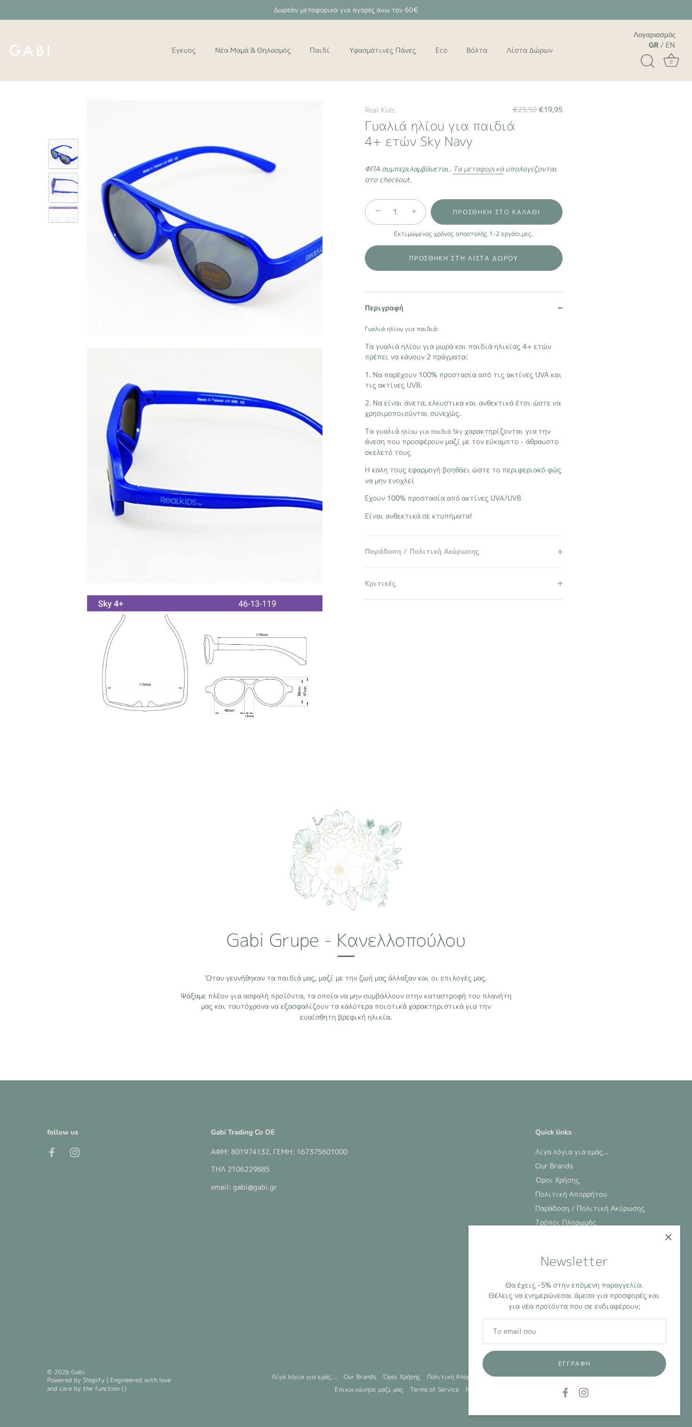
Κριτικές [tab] (380, 583)
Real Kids (380, 110)
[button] (464, 258)
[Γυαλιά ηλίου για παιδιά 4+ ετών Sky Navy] (63, 154)
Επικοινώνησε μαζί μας (369, 1389)
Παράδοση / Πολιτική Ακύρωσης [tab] (422, 551)
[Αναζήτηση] (647, 61)
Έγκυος (183, 50)
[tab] (464, 429)
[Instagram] (583, 1392)
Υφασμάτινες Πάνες (382, 50)
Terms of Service (434, 1389)
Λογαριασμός (655, 35)
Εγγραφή (574, 1363)
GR (654, 45)
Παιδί (320, 50)
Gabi (78, 1372)
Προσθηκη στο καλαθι (496, 212)
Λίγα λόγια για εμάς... (572, 1152)
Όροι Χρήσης (557, 1180)
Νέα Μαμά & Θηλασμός (253, 50)
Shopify (94, 1380)
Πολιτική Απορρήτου (571, 1194)
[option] (63, 155)
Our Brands (554, 1166)
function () (111, 1388)
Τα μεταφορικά (478, 169)
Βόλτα (477, 50)
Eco (441, 50)
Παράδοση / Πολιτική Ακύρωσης (590, 1208)
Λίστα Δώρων (530, 50)
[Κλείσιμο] (668, 1237)
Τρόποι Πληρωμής (565, 1222)
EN (670, 45)
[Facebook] (565, 1392)
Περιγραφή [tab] (384, 308)
